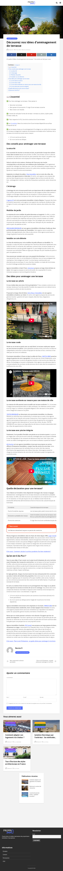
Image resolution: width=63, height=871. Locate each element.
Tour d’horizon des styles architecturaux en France (15, 762)
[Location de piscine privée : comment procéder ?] (25, 794)
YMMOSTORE (48, 605)
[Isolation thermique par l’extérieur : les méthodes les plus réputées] (46, 726)
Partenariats (6, 858)
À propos (5, 851)
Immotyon (31, 268)
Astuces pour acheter (40, 722)
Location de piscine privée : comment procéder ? (34, 794)
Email (33, 834)
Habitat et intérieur (10, 722)
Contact (5, 854)
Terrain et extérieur (12, 38)
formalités (14, 123)
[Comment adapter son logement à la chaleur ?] (17, 726)
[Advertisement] (31, 815)
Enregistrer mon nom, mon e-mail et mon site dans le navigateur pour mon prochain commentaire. (30, 703)
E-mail (25, 697)
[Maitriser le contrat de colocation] (25, 788)
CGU (4, 861)
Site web (41, 697)
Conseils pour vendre (40, 724)
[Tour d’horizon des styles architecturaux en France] (17, 752)
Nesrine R (11, 49)
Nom (8, 697)
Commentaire (10, 677)
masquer (17, 65)
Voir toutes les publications (22, 652)
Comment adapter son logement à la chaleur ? (14, 736)
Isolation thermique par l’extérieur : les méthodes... (45, 736)
